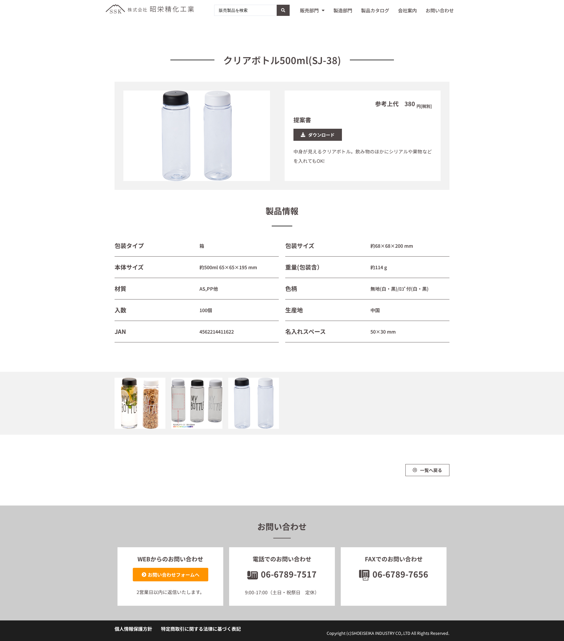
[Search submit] (283, 10)
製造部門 (342, 10)
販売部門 (309, 10)
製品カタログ (375, 10)
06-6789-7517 (289, 574)
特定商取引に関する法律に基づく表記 (201, 628)
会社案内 (407, 10)
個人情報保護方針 (133, 628)
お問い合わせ (440, 10)
